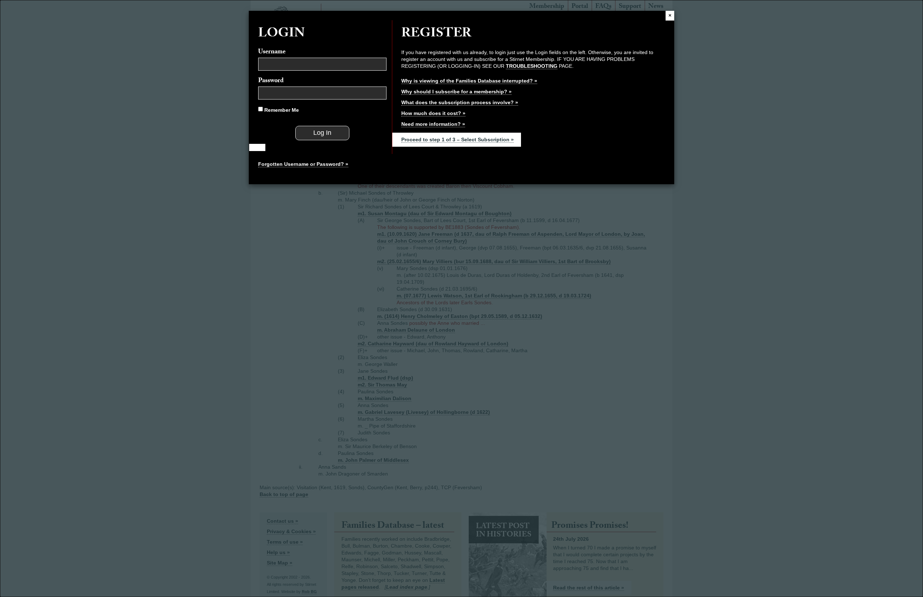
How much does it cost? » (433, 113)
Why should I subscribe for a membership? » (456, 91)
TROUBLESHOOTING (531, 66)
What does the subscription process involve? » (459, 102)
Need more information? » (433, 124)
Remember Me (281, 110)
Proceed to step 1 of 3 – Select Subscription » (457, 139)
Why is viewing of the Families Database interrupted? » (469, 81)
